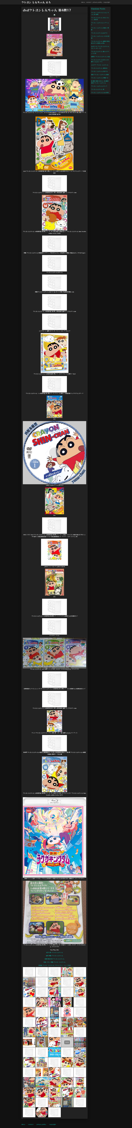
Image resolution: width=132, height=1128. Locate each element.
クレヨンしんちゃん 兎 (97, 89)
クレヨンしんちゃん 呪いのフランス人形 (100, 52)
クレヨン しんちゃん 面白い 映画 (100, 29)
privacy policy (97, 2)
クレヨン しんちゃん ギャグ (99, 86)
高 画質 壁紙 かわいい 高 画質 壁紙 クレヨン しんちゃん (99, 82)
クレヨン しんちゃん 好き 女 (99, 71)
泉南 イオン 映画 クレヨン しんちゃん (54, 962)
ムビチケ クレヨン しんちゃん (99, 65)
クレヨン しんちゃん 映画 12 (99, 78)
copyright (106, 2)
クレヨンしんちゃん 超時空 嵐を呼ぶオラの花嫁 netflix (100, 42)
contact (88, 2)
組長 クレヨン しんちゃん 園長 (100, 74)
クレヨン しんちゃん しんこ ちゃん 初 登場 (100, 13)
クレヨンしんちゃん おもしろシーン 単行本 (100, 18)
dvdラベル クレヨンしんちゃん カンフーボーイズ (100, 47)
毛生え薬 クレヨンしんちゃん (54, 952)
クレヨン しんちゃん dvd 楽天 (100, 92)
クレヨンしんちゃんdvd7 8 (99, 33)
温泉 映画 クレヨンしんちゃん (54, 956)
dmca (83, 2)
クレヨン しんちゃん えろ (36, 2)
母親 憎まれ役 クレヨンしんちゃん (54, 959)
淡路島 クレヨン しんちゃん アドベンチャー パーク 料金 (54, 965)
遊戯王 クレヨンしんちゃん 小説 (100, 56)
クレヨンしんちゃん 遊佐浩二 (99, 68)
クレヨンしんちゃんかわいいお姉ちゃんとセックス (100, 61)
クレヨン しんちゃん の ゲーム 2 (100, 24)
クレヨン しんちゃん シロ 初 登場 (100, 37)
